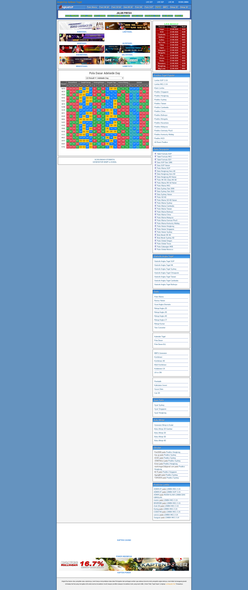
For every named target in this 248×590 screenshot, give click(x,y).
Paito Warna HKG (163, 186)
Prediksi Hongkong (161, 96)
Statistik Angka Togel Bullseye (165, 284)
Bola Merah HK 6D (163, 235)
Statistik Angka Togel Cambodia (166, 281)
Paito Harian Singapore (165, 229)
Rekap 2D (174, 7)
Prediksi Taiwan (160, 104)
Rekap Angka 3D (160, 312)
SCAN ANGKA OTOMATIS (105, 160)
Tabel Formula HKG (164, 157)
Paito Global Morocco (164, 249)
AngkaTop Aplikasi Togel (69, 2)
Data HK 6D (128, 7)
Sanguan (157, 518)
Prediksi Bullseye (160, 115)
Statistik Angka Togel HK (163, 265)
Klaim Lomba (159, 88)
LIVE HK (171, 2)
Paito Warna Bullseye (164, 212)
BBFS (165, 7)
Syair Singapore (160, 409)
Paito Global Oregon (164, 241)
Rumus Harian (159, 301)
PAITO (158, 7)
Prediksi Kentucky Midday (164, 134)
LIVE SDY (149, 2)
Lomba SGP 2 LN (161, 80)
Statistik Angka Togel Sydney (165, 269)
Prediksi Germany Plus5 (163, 131)
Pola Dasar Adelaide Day (104, 73)
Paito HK (138, 7)
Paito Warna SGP (163, 168)
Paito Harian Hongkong (165, 226)
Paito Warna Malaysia (164, 218)
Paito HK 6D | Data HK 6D (166, 180)
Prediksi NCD (159, 138)
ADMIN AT (158, 489)
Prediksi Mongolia (161, 119)
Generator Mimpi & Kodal (163, 425)
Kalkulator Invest (160, 385)
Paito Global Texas (163, 244)
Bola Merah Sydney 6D (165, 238)
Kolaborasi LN (159, 369)
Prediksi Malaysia (161, 127)
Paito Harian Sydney (164, 232)
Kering (156, 509)
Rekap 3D (184, 7)
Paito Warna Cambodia (165, 206)
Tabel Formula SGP (164, 154)
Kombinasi (158, 357)
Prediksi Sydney (160, 100)
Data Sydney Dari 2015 (165, 191)
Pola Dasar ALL (160, 344)
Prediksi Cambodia (161, 107)
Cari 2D (157, 393)
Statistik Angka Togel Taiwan (165, 277)
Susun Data (158, 389)
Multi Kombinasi (160, 365)
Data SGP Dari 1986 (164, 162)
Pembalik (157, 381)
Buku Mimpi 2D (160, 433)
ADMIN (156, 495)
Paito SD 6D (116, 7)
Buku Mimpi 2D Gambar (163, 429)
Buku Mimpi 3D (160, 437)
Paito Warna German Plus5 (166, 220)
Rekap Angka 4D (160, 316)
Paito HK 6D (104, 7)
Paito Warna (92, 7)
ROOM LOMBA (183, 2)
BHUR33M (158, 503)
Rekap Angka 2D (160, 308)
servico (156, 515)
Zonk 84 (157, 506)
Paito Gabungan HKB (164, 247)
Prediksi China (159, 111)
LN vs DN (158, 372)
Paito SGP (149, 7)
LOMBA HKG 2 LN (173, 489)
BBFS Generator (160, 353)
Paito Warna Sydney (164, 203)
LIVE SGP (160, 2)
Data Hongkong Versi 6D (165, 174)
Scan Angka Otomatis (162, 304)
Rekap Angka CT (160, 320)
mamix (156, 500)
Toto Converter (159, 328)
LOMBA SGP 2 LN (173, 492)
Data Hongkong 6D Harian (166, 177)
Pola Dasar (158, 340)
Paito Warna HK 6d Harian (166, 183)
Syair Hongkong (160, 413)
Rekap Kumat (159, 324)
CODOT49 (158, 512)
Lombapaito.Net (170, 584)
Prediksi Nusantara (161, 123)
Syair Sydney (159, 405)
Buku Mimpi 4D (160, 441)
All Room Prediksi (161, 142)
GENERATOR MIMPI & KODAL (105, 162)
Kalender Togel (159, 337)
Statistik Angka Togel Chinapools (166, 273)
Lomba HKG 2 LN (161, 84)
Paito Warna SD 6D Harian (166, 200)
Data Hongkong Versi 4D (165, 171)
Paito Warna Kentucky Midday (168, 223)
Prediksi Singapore (161, 92)
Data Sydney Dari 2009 (165, 189)
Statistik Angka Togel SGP (164, 261)
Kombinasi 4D (159, 361)
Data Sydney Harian (164, 194)
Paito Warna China (163, 215)
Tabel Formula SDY (164, 160)
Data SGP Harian (163, 165)
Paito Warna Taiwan (164, 209)
